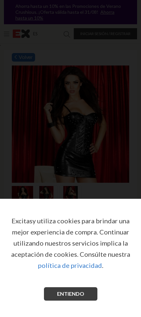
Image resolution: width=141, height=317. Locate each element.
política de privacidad (70, 265)
